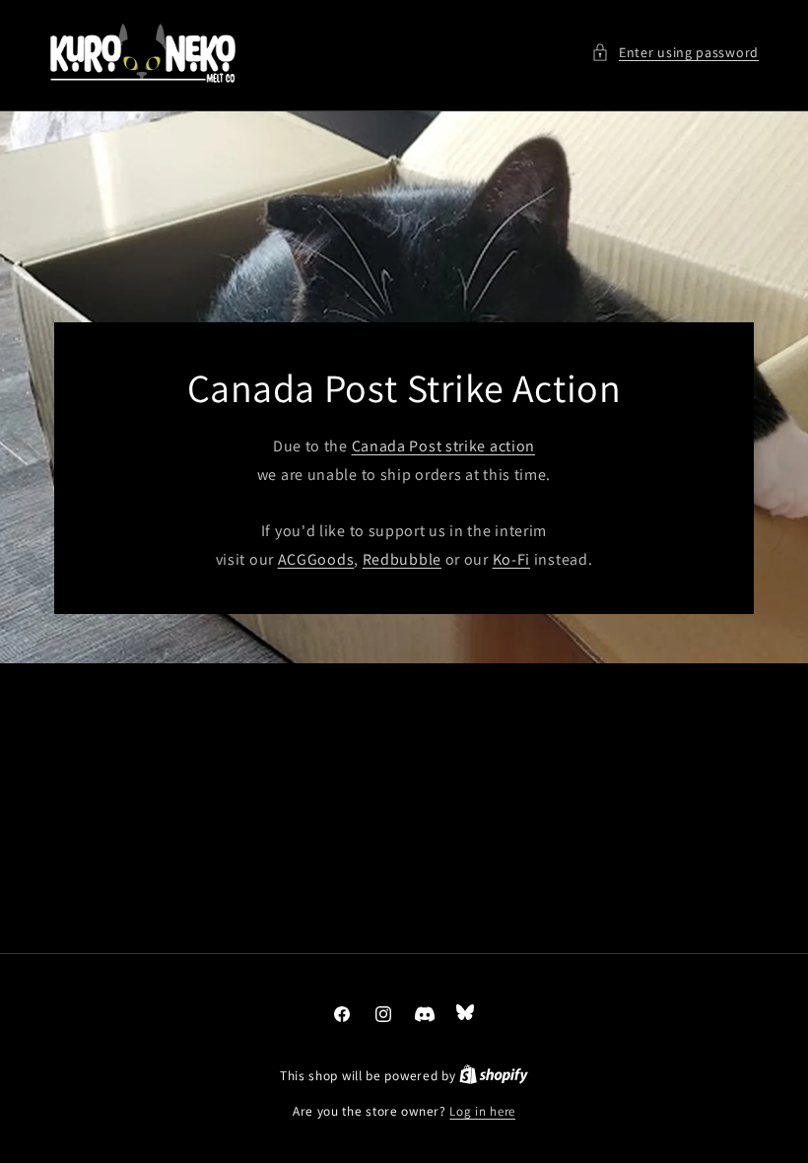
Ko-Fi (512, 559)
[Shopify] (493, 1075)
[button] (675, 52)
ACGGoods (316, 559)
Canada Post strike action (444, 446)
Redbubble (402, 559)
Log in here (482, 1111)
